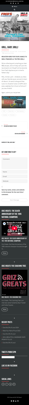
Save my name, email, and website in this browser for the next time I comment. (13, 192)
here (18, 93)
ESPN (4, 111)
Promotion (12, 115)
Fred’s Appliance (10, 70)
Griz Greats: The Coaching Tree (11, 297)
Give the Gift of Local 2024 (11, 328)
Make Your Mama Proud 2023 (11, 331)
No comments (23, 51)
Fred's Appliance (20, 111)
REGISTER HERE (7, 57)
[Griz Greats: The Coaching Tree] (14, 283)
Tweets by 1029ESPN (8, 357)
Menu (15, 7)
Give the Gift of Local (9, 334)
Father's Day (11, 111)
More (4, 253)
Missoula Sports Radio (9, 53)
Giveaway (5, 115)
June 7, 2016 (14, 51)
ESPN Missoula (6, 51)
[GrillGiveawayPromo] (14, 26)
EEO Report (19, 397)
